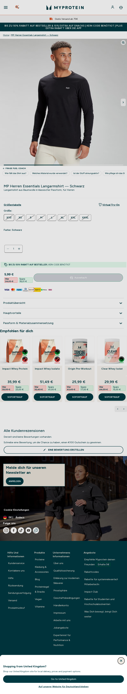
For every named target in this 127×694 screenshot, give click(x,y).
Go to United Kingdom (63, 679)
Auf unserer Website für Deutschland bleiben (64, 686)
